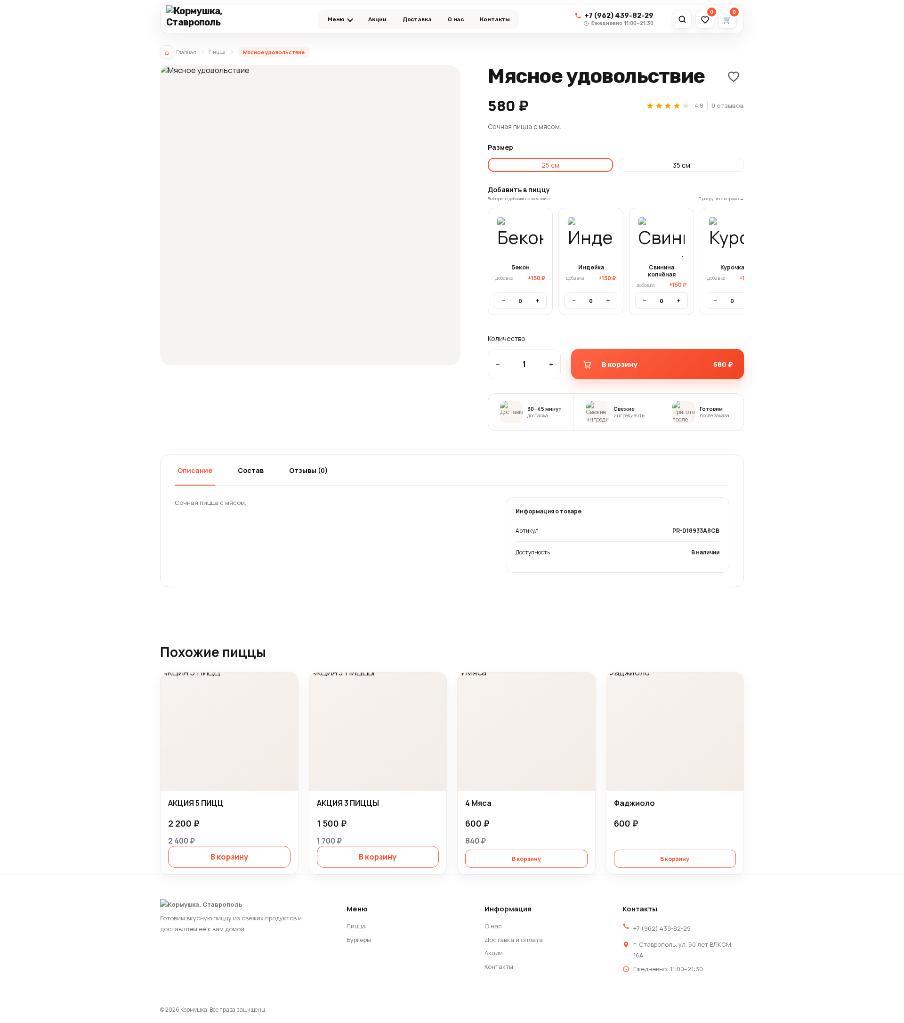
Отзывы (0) (308, 470)
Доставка (417, 19)
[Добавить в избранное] (733, 76)
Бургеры (359, 939)
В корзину (229, 857)
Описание (195, 470)
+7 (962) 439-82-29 (662, 928)
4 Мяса (478, 803)
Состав (251, 470)
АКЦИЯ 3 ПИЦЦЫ (348, 803)
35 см (681, 165)
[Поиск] (682, 19)
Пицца (217, 51)
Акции (377, 19)
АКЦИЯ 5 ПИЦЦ (196, 803)
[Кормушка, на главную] (214, 19)
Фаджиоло (634, 803)
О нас (456, 19)
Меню (336, 19)
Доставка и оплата (513, 939)
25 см (550, 165)
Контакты (495, 19)
